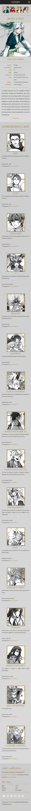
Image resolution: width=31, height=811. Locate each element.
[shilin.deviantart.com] (11, 796)
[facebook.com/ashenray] (8, 796)
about (4, 790)
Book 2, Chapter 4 (13, 560)
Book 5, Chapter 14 (13, 206)
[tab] (5, 9)
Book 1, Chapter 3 (14, 600)
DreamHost (11, 802)
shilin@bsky (14, 774)
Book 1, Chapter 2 (13, 640)
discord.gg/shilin (11, 777)
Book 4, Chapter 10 (13, 326)
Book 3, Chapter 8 (13, 404)
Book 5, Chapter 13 (13, 246)
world (4, 788)
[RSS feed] (23, 796)
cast (17, 786)
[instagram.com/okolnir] (15, 796)
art (17, 788)
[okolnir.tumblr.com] (19, 796)
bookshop (19, 790)
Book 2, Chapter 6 (13, 444)
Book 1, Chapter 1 (13, 758)
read (3, 786)
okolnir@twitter (6, 774)
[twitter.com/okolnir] (4, 796)
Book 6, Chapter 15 (13, 166)
